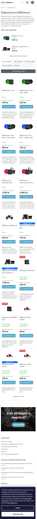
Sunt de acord (18, 514)
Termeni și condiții (6, 442)
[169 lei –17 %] (10, 355)
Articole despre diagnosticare (10, 454)
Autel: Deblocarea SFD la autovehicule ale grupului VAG (17, 473)
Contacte (3, 452)
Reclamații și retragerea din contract (12, 444)
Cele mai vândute (7, 66)
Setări (18, 508)
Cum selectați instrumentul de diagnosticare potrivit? (16, 464)
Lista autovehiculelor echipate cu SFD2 (12, 477)
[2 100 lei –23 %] (10, 261)
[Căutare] (22, 2)
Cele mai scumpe (30, 62)
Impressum (4, 449)
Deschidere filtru (18, 71)
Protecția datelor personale (9, 447)
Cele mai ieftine (18, 62)
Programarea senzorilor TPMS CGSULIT (12, 468)
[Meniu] (33, 2)
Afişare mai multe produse (17, 56)
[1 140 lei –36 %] (27, 216)
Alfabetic (17, 66)
